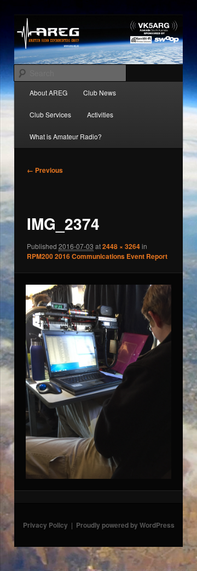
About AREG (48, 92)
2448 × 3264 (121, 246)
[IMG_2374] (98, 382)
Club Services (50, 114)
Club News (99, 92)
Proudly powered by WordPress (125, 525)
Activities (100, 114)
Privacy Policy (45, 525)
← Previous (45, 170)
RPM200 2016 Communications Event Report (97, 256)
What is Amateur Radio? (66, 136)
